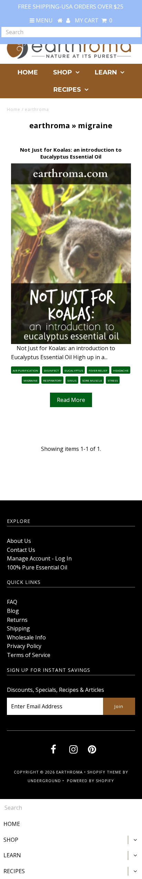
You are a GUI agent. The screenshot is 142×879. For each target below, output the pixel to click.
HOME (28, 72)
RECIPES (67, 89)
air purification (25, 370)
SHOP (62, 72)
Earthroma (69, 772)
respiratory (52, 380)
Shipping (18, 628)
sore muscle (92, 380)
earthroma (49, 125)
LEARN (106, 72)
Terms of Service (28, 655)
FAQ (12, 602)
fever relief (98, 370)
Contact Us (21, 550)
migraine (30, 380)
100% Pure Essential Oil (37, 567)
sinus (72, 380)
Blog (13, 611)
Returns (17, 620)
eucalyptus (73, 370)
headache (121, 370)
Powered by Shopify (90, 780)
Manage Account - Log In (39, 558)
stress (113, 380)
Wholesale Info (26, 637)
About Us (19, 541)
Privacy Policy (24, 646)
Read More (71, 400)
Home (13, 109)
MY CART (93, 20)
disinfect (51, 370)
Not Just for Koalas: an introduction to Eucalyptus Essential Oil (71, 153)
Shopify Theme (104, 772)
